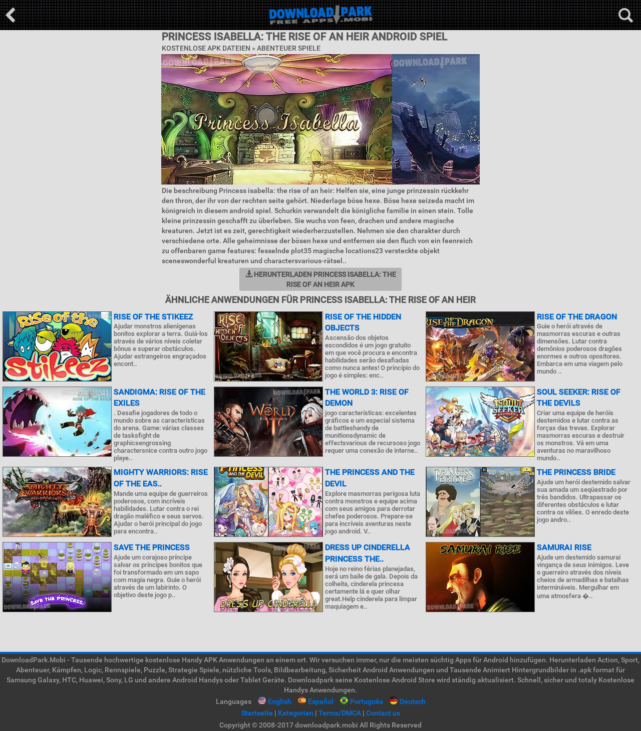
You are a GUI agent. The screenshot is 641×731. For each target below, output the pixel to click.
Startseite (257, 713)
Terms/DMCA (339, 713)
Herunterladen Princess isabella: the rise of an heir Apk (324, 279)
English (279, 701)
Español (321, 701)
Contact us (383, 713)
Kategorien (295, 713)
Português (366, 701)
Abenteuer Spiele (288, 48)
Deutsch (413, 701)
